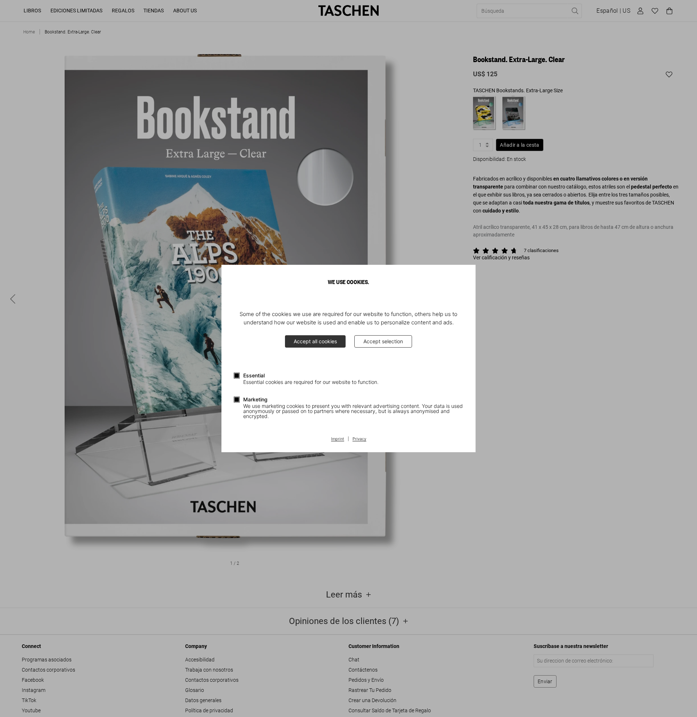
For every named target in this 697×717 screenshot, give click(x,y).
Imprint (337, 439)
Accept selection (383, 341)
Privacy (359, 439)
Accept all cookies (315, 341)
